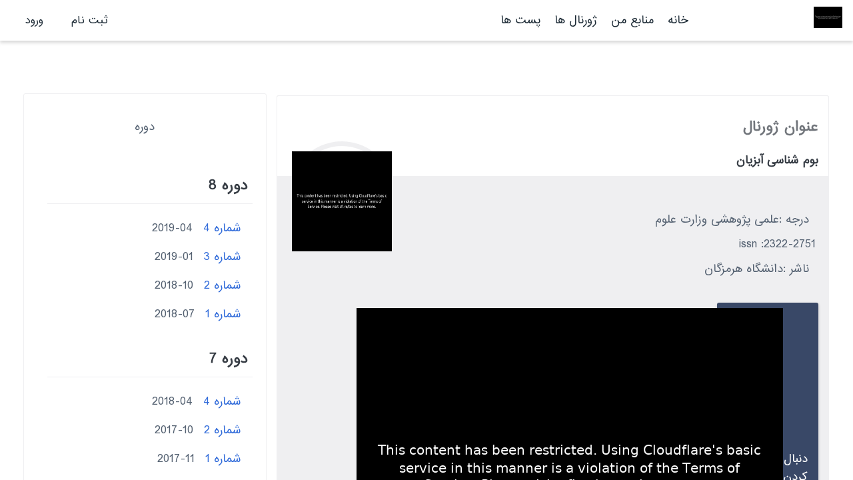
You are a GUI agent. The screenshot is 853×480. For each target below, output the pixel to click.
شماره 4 (222, 228)
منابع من (630, 20)
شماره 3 (222, 257)
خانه (678, 20)
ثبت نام (89, 20)
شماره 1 (223, 314)
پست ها (520, 20)
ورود (34, 20)
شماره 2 (222, 286)
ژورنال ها (575, 20)
